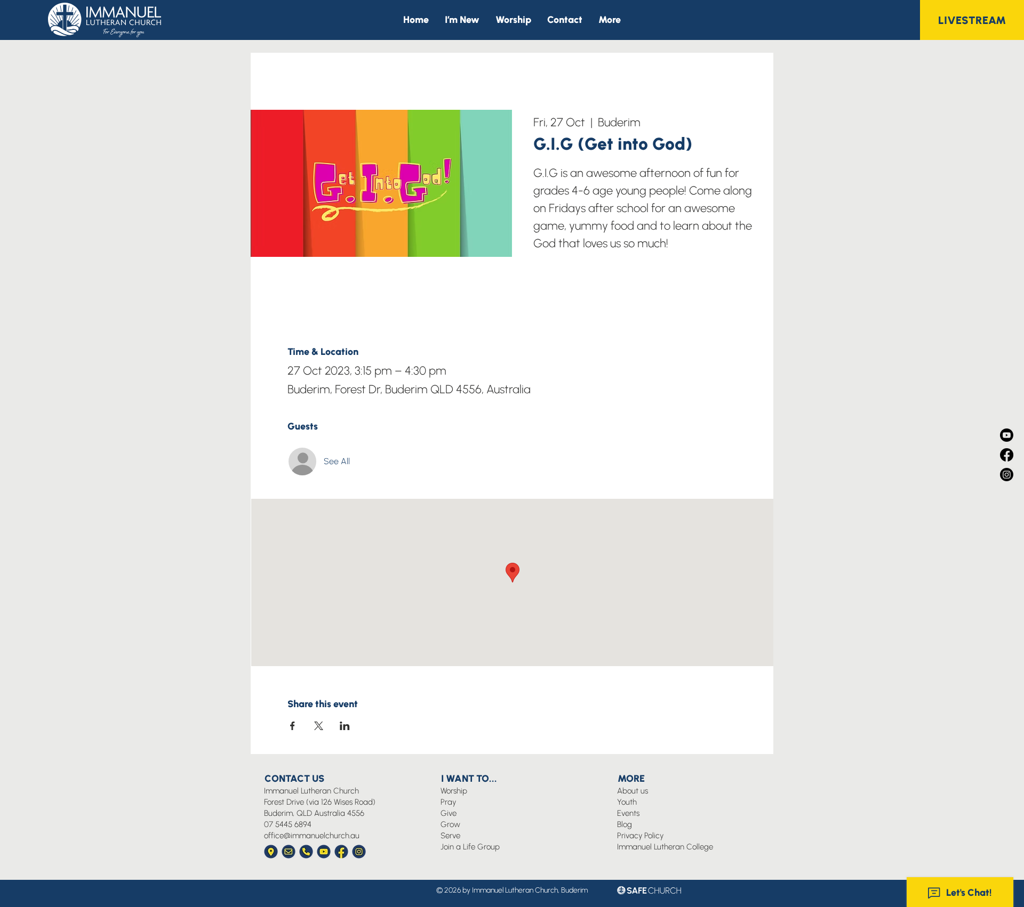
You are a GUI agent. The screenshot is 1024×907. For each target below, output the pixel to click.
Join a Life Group (470, 847)
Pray (448, 802)
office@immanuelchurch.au (311, 835)
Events (628, 813)
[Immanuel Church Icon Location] (271, 852)
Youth (627, 802)
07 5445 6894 (287, 824)
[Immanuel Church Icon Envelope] (288, 852)
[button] (609, 20)
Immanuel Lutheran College (665, 847)
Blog (624, 824)
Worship (454, 791)
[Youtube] (1006, 435)
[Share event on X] (319, 726)
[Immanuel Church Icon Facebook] (341, 852)
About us (632, 791)
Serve (450, 835)
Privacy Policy (640, 835)
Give (449, 813)
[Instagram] (1006, 474)
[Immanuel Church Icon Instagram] (359, 852)
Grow (450, 824)
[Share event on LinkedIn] (345, 726)
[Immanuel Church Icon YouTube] (324, 852)
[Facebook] (1006, 454)
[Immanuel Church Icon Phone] (306, 852)
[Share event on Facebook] (292, 726)
